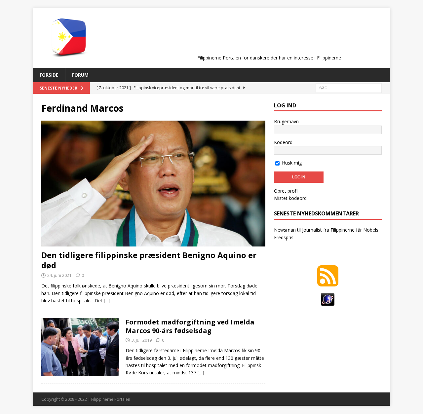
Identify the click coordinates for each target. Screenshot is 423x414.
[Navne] (80, 347)
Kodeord (283, 142)
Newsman (285, 230)
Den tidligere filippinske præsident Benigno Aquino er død (148, 260)
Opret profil (286, 191)
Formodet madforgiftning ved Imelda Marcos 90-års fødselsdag (190, 326)
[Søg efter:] (349, 87)
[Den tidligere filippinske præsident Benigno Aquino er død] (153, 183)
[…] (107, 300)
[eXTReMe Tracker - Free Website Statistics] (327, 302)
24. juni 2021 (59, 275)
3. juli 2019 (142, 340)
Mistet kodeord (290, 198)
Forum (80, 75)
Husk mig (291, 163)
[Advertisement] (269, 37)
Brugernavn (286, 121)
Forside (49, 75)
